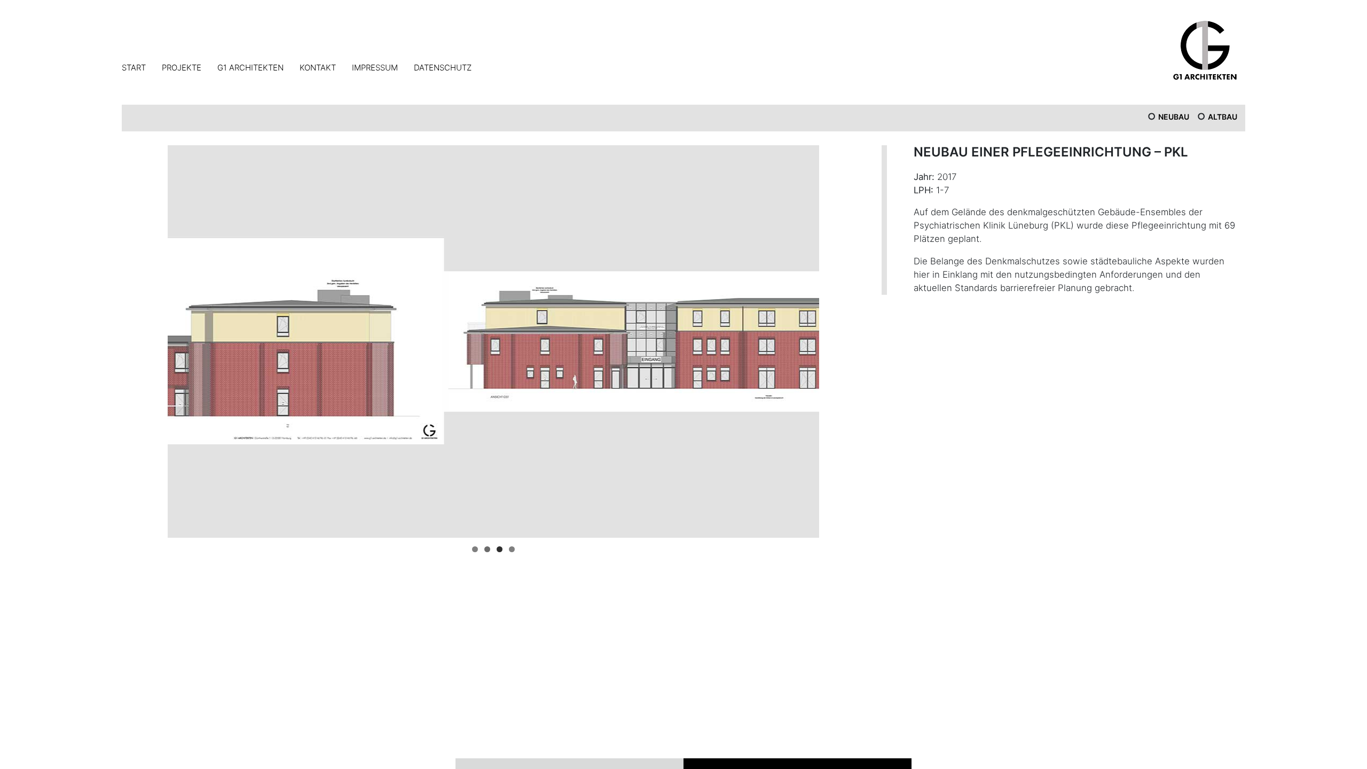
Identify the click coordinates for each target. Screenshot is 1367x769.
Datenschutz (443, 67)
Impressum (375, 67)
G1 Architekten (250, 67)
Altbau (1222, 116)
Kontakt (318, 67)
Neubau (1173, 116)
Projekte (181, 67)
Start (134, 67)
